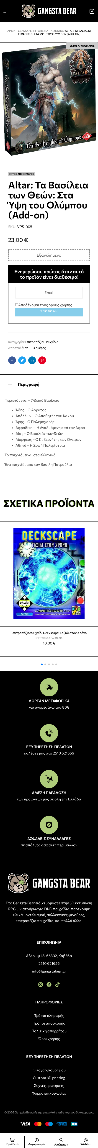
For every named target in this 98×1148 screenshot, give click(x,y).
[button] (42, 664)
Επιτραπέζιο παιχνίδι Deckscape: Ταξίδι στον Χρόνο (49, 633)
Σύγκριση (92, 548)
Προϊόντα (12, 1143)
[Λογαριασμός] (37, 1140)
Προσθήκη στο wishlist (92, 526)
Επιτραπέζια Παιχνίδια (46, 30)
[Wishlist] (86, 1140)
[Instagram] (40, 984)
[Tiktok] (57, 984)
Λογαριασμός (36, 1143)
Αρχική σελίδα (17, 30)
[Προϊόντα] (12, 1140)
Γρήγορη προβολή (92, 537)
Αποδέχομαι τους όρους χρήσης (45, 305)
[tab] (49, 383)
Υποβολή (49, 311)
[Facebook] (49, 984)
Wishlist (85, 1143)
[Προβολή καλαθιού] (92, 11)
